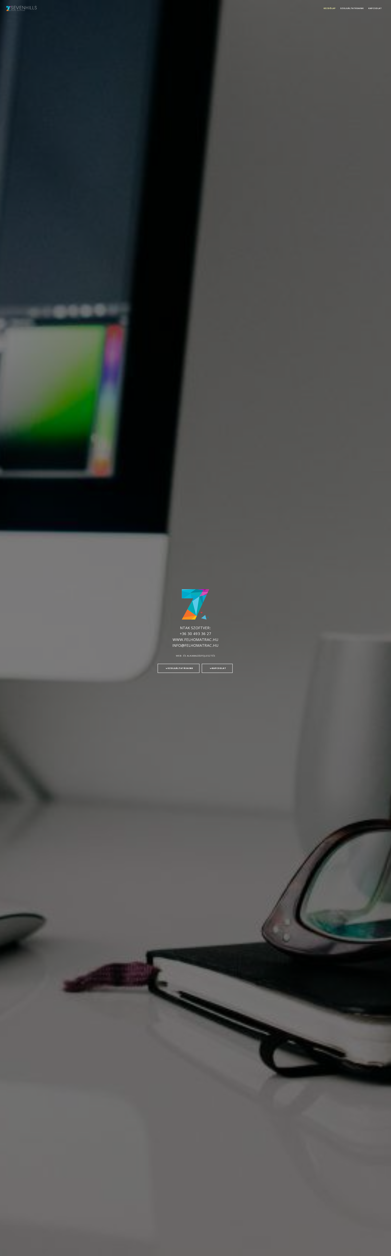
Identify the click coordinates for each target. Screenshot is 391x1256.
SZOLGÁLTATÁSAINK (352, 8)
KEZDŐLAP (330, 8)
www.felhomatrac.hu (195, 639)
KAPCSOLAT (375, 8)
